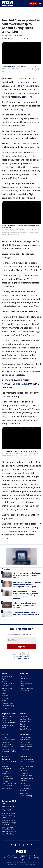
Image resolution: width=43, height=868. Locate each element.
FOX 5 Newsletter (26, 776)
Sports (4, 693)
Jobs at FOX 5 (24, 793)
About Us (24, 756)
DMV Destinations (26, 740)
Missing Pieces (7, 788)
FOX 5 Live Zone (7, 779)
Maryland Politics (25, 719)
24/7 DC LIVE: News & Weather (8, 685)
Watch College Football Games (7, 810)
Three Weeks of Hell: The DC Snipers (9, 785)
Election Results (25, 726)
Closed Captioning (26, 796)
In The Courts (6, 776)
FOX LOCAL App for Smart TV (26, 767)
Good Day (24, 734)
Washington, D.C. (7, 676)
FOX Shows (5, 742)
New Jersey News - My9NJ (8, 726)
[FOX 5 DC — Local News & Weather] (8, 3)
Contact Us (23, 771)
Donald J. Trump (25, 729)
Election (22, 724)
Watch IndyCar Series (9, 820)
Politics (23, 713)
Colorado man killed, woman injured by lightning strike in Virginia (25, 605)
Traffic (22, 681)
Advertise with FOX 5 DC (27, 763)
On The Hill (5, 774)
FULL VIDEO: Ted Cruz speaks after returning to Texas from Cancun (20, 226)
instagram (23, 844)
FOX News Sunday (8, 706)
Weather (24, 673)
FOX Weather (24, 691)
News (4, 673)
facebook (15, 844)
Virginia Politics (25, 721)
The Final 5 (5, 771)
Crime (4, 691)
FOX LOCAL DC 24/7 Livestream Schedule (9, 750)
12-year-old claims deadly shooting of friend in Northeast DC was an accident (27, 575)
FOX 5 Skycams (25, 679)
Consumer (5, 698)
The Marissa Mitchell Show (9, 763)
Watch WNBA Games (9, 831)
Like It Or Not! (6, 769)
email (31, 844)
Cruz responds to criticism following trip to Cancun (20, 66)
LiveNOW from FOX (8, 740)
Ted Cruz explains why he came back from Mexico (19, 451)
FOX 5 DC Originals (6, 757)
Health (4, 701)
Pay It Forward (25, 742)
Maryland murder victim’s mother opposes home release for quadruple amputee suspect (27, 584)
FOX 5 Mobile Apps (26, 778)
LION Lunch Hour (26, 737)
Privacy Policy (24, 657)
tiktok (27, 844)
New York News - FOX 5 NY (7, 717)
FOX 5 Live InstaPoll (26, 759)
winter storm (26, 96)
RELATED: (7, 143)
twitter (19, 844)
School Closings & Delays (26, 685)
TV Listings (5, 737)
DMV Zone (5, 766)
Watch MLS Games (8, 834)
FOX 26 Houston (17, 36)
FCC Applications (25, 788)
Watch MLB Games (8, 813)
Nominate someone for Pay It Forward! (27, 746)
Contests (23, 783)
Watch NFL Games (8, 806)
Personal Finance (7, 703)
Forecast (23, 676)
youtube (11, 844)
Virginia (4, 679)
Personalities (24, 773)
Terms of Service (23, 658)
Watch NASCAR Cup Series (8, 817)
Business (5, 696)
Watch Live (33, 3)
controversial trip (25, 82)
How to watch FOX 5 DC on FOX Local (9, 746)
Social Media (24, 781)
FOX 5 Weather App (26, 688)
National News (7, 688)
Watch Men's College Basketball (9, 824)
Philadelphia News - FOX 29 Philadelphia (8, 722)
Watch (5, 734)
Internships (23, 791)
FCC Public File (25, 786)
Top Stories (5, 708)
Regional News (9, 713)
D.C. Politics (24, 716)
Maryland (5, 681)
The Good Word (7, 781)
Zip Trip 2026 (24, 749)
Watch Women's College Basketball (8, 828)
